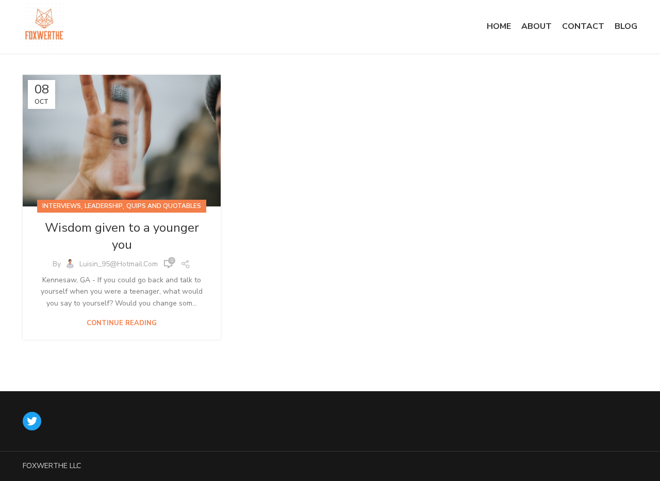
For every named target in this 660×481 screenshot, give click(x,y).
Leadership (104, 206)
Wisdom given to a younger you (122, 236)
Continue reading (122, 323)
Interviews (61, 206)
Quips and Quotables (163, 206)
